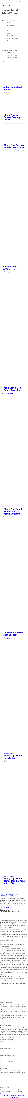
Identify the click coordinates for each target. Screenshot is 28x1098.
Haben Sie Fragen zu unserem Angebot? (16, 1)
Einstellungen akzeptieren (10, 1095)
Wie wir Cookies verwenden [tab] (6, 918)
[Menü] (24, 6)
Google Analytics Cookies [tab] (6, 1002)
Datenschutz (3, 1094)
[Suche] (20, 6)
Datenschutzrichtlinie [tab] (4, 1087)
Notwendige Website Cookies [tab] (6, 940)
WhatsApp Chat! (13, 0)
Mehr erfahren (6, 907)
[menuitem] (20, 6)
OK (1, 907)
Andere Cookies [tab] (3, 1068)
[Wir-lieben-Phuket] (11, 6)
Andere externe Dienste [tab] (5, 1025)
